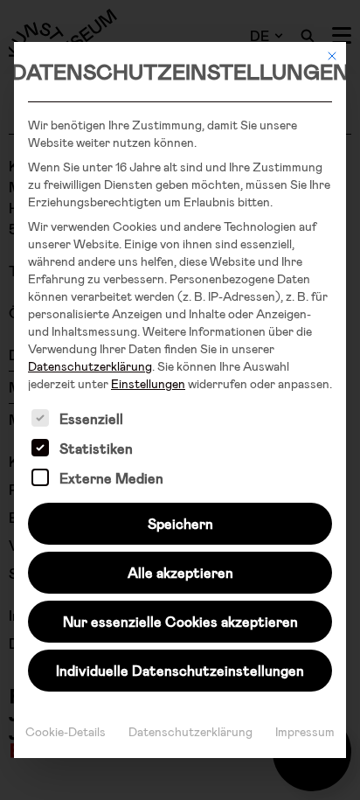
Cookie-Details (65, 731)
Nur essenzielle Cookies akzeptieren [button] (180, 621)
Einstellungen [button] (148, 383)
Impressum (305, 731)
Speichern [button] (180, 523)
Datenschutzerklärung (90, 365)
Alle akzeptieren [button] (180, 572)
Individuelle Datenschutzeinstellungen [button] (180, 670)
